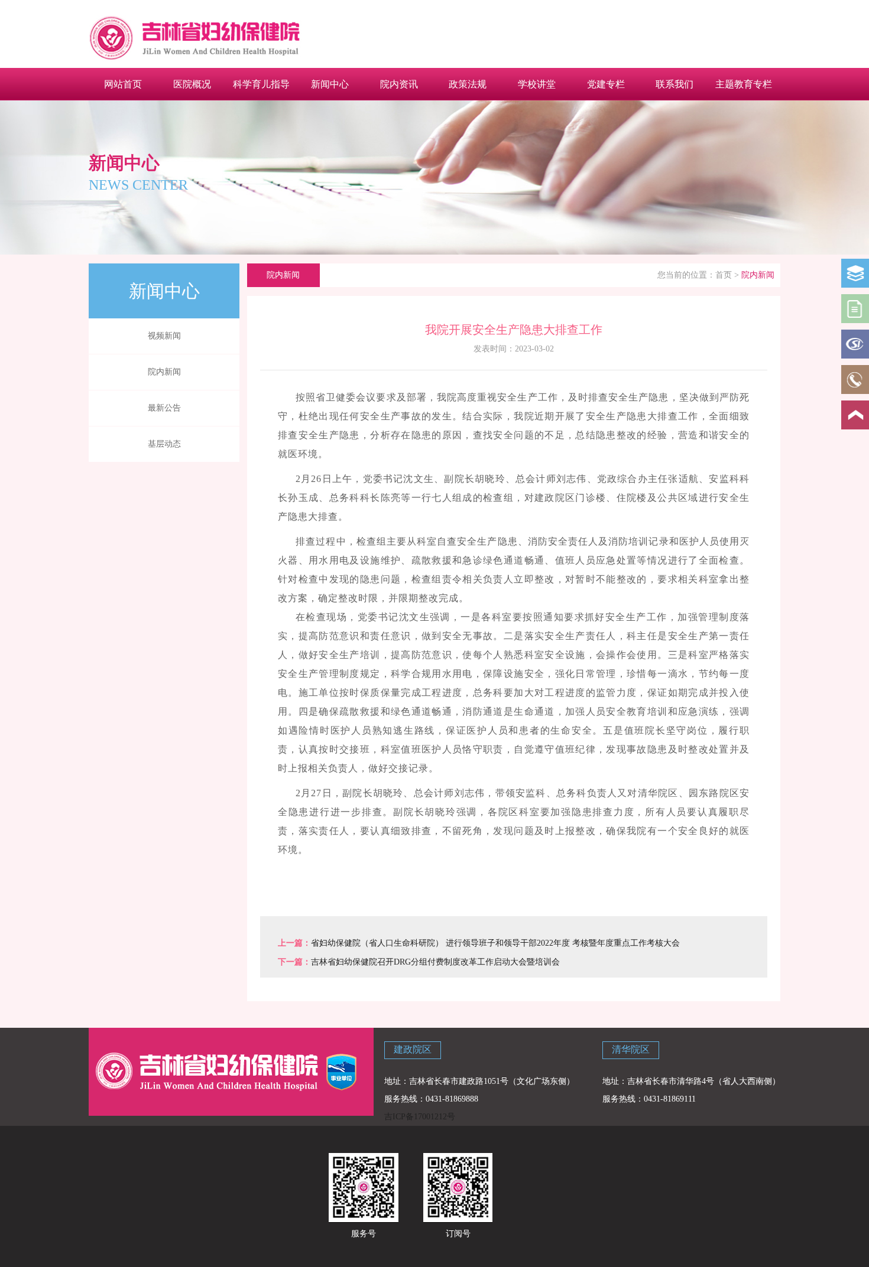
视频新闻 (164, 335)
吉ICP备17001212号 (419, 1116)
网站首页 (123, 83)
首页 (723, 275)
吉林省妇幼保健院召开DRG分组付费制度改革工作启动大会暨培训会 (435, 961)
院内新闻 (164, 371)
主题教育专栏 (743, 83)
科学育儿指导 (261, 83)
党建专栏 (606, 83)
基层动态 (164, 443)
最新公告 (164, 407)
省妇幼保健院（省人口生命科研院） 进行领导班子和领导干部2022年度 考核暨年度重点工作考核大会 (495, 943)
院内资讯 (399, 83)
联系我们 (674, 83)
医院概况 (192, 83)
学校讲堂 (537, 83)
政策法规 (468, 83)
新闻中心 (330, 83)
